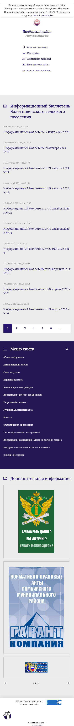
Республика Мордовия (37, 36)
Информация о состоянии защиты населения (26, 447)
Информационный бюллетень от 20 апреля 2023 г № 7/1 (37, 271)
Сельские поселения (37, 47)
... (60, 328)
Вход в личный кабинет (39, 70)
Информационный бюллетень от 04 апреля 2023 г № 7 (36, 291)
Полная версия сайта (37, 65)
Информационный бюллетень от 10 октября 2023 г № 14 (36, 230)
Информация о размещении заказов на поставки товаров (32, 440)
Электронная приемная (39, 59)
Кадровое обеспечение (14, 402)
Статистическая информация (18, 425)
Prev (5, 683)
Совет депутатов (11, 372)
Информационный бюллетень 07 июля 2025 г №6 (36, 132)
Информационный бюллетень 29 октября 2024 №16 (34, 150)
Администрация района (15, 365)
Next (69, 683)
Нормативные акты (13, 380)
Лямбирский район (37, 31)
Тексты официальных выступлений (21, 432)
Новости (7, 417)
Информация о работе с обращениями (22, 395)
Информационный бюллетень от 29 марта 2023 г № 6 (36, 311)
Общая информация (13, 357)
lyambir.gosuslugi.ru (43, 15)
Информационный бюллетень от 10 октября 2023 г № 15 (36, 210)
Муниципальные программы (18, 410)
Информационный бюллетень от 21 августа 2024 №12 (36, 170)
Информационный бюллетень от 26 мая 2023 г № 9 (36, 251)
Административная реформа (18, 387)
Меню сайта (33, 53)
